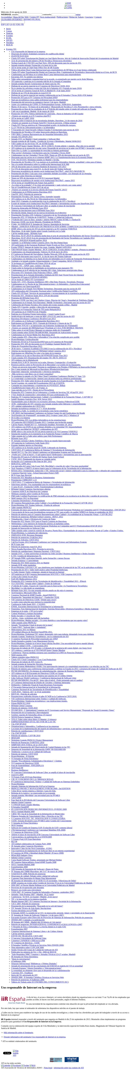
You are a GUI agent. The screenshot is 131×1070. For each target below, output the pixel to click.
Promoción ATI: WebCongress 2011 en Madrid (30, 563)
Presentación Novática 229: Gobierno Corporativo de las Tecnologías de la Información (46, 215)
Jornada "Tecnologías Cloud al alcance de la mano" (32, 625)
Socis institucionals (47, 17)
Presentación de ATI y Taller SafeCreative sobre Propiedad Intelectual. (39, 570)
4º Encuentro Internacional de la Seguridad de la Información (36, 687)
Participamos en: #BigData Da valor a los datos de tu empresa (36, 353)
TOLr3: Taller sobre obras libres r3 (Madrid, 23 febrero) (33, 719)
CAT (7, 24)
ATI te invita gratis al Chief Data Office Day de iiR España (35, 68)
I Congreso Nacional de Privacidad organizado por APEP (34, 639)
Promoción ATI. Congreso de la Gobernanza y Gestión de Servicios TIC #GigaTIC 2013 (47, 392)
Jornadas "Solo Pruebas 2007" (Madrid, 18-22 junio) (32, 894)
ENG (18, 24)
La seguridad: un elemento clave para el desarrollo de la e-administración (40, 970)
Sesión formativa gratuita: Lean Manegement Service (32, 641)
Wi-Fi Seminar (17, 825)
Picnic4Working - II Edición (22, 756)
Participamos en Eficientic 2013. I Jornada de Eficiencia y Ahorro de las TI (41, 323)
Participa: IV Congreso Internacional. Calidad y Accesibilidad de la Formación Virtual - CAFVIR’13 (52, 397)
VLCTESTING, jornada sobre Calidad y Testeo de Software (35, 583)
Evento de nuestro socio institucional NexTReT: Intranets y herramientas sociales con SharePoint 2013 (52, 203)
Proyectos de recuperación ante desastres (27, 888)
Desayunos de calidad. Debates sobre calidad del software (34, 876)
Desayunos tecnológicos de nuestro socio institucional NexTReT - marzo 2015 (43, 180)
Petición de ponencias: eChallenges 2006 (27, 980)
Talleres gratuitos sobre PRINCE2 (25, 657)
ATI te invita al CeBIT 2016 (22, 118)
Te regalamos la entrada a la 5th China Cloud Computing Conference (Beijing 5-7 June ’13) (48, 376)
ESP (2, 24)
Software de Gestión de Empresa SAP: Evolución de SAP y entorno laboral (41, 828)
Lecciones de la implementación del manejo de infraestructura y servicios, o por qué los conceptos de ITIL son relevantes (60, 729)
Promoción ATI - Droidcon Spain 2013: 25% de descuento (34, 296)
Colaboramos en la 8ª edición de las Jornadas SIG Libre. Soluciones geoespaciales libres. (47, 270)
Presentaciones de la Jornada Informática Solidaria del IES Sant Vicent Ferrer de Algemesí (47, 275)
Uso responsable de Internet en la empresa (28, 51)
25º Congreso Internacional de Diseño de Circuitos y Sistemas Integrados (40, 683)
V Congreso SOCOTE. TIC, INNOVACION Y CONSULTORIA (38, 818)
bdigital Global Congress (21, 802)
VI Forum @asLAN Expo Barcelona (26, 777)
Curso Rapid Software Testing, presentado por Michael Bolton (36, 860)
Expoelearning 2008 (19, 867)
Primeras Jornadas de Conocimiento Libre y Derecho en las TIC (37, 816)
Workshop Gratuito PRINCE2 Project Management (32, 740)
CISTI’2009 (16, 798)
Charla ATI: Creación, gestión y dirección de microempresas (35, 307)
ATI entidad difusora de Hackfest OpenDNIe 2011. (32, 632)
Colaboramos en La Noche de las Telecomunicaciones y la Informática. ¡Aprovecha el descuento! (50, 284)
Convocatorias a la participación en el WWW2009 (31, 837)
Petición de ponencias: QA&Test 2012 (26, 537)
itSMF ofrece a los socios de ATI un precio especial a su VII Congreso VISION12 (44, 431)
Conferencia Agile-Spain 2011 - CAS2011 (28, 604)
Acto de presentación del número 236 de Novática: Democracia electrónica (41, 61)
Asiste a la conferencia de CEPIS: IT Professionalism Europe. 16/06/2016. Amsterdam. (46, 104)
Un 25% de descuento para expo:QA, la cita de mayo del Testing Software (41, 256)
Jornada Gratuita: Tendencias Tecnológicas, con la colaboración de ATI (40, 636)
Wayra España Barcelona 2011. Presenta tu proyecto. (32, 549)
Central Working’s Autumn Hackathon (26, 613)
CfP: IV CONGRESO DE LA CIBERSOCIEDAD (32, 779)
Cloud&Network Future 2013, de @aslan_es (29, 388)
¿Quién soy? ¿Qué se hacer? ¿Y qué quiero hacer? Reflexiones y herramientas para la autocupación (51, 454)
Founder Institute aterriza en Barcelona (26, 445)
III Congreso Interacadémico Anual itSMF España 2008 (33, 862)
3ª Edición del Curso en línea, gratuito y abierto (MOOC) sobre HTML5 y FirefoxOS (45, 220)
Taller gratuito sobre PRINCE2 (23, 623)
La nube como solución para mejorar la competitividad (33, 602)
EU (14, 24)
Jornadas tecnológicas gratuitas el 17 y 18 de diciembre (33, 408)
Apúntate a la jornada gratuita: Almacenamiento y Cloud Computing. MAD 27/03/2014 (46, 261)
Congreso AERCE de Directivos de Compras (29, 491)
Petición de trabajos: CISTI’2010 (24, 754)
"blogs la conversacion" (20, 959)
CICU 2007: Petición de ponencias (25, 904)
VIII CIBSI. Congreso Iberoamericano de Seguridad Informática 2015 (39, 134)
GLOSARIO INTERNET (11, 19)
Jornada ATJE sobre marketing (23, 565)
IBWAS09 (15, 738)
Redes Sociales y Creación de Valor (25, 616)
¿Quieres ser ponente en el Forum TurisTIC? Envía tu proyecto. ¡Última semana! (43, 123)
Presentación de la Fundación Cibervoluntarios (30, 712)
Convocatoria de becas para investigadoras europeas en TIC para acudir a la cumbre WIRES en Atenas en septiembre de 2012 (62, 512)
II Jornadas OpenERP (20, 807)
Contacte (98, 17)
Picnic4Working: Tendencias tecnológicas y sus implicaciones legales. (39, 701)
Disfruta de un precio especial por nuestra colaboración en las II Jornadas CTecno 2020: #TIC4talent (51, 95)
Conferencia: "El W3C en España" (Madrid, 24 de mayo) (34, 897)
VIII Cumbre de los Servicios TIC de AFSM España (32, 144)
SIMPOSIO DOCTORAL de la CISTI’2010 (29, 745)
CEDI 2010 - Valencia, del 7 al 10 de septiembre (30, 692)
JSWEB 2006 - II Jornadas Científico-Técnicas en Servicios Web (37, 977)
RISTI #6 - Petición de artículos (24, 694)
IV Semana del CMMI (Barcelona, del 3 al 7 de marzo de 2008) (37, 871)
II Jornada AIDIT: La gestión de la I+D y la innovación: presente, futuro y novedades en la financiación (53, 913)
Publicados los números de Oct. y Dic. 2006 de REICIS (33, 952)
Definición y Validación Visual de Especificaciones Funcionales (37, 685)
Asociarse (89, 17)
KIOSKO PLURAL (32, 19)
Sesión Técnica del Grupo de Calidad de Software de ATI (34, 950)
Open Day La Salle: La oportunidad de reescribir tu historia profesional (40, 150)
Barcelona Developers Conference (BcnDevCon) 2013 (33, 319)
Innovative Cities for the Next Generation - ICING (31, 848)
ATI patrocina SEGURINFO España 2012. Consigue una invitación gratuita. (42, 422)
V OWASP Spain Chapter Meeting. (25, 805)
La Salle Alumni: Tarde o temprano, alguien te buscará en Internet (37, 572)
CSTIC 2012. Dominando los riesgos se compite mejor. (33, 459)
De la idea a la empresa (20, 418)
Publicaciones (62, 17)
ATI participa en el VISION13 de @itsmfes (28, 312)
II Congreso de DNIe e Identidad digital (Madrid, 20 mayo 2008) (37, 853)
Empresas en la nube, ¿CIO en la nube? (27, 611)
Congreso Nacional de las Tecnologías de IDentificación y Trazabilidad (40, 689)
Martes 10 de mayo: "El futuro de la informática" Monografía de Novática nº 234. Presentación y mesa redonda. (56, 107)
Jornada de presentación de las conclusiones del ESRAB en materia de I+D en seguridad (47, 966)
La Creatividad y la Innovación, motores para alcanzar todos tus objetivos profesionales (46, 378)
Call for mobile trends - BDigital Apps (26, 233)
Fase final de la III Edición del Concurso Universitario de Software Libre (40, 800)
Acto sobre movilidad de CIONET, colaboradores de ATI (34, 429)
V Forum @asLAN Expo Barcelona (26, 839)
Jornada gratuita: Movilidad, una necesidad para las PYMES (35, 795)
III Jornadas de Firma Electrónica (24, 957)
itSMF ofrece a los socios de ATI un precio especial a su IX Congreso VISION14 (44, 229)
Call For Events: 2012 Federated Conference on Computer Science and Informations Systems (49, 542)
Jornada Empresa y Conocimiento (25, 560)
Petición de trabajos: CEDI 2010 (24, 708)
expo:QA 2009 (17, 775)
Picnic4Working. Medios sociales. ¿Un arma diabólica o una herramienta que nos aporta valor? (49, 620)
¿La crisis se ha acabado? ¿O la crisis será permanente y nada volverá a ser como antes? (46, 185)
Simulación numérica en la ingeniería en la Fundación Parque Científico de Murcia (44, 434)
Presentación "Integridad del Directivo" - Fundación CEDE (35, 597)
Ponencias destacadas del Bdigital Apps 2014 (29, 208)
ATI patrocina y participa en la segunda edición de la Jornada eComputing (41, 81)
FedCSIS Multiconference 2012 (24, 579)
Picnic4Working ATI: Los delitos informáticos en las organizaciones (38, 420)
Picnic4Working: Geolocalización (24, 339)
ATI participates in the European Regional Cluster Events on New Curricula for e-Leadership (48, 245)
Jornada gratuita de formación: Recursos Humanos (31, 664)
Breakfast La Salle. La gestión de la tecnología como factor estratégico (39, 411)
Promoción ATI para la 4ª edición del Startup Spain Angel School (37, 457)
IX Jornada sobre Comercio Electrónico (27, 846)
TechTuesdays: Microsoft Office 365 (26, 593)
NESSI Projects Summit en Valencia (26, 717)
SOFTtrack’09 (17, 768)
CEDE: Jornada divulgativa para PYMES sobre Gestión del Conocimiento (41, 821)
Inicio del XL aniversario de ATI (24, 975)
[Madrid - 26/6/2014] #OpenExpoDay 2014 (29, 240)
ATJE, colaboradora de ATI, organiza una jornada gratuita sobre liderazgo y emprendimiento (48, 404)
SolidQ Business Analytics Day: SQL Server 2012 (31, 399)
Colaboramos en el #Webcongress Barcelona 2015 (31, 192)
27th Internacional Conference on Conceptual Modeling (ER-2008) (38, 830)
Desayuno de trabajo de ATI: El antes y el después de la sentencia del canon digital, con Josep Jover (51, 648)
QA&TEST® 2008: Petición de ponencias (28, 874)
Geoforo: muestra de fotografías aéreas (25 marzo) (31, 715)
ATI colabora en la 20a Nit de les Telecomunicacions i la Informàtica (39, 199)
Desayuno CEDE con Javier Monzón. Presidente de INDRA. (36, 222)
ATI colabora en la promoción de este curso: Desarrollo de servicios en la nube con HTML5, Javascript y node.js (56, 148)
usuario (15, 14)
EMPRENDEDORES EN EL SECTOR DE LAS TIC (33, 722)
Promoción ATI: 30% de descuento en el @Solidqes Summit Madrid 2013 (41, 344)
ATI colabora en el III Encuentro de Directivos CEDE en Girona (37, 673)
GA (10, 24)
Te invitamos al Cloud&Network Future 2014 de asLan (33, 263)
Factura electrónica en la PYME (24, 911)
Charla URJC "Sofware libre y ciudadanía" (28, 627)
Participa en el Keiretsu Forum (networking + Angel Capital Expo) (38, 314)
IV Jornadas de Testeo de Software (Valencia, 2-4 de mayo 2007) (37, 915)
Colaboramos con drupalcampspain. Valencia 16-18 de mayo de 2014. (39, 252)
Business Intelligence (19, 770)
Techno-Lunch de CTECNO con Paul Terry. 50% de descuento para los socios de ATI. (46, 63)
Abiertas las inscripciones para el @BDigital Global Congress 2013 (38, 351)
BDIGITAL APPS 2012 (21, 464)
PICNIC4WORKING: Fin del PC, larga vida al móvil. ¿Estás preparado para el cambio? (47, 680)
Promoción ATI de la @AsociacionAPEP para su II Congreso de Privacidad (41, 342)
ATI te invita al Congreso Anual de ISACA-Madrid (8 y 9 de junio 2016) (40, 91)
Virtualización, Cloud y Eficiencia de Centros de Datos (33, 519)
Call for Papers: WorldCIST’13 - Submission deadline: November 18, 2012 (41, 425)
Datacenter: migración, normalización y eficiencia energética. (35, 372)
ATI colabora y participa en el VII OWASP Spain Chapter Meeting (38, 650)
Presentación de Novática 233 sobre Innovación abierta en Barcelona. (39, 132)
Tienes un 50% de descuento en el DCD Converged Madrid (35, 178)
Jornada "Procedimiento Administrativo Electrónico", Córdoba (36, 761)
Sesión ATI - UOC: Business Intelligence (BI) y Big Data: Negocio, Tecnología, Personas (47, 282)
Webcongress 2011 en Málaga (23, 630)
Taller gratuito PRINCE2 (21, 507)
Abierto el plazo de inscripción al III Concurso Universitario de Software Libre (43, 835)
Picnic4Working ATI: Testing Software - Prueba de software (35, 505)
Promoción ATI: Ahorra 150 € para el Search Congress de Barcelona (39, 521)
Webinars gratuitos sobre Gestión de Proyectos (30, 494)
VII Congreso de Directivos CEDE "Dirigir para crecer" (34, 600)
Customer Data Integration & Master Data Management (33, 878)
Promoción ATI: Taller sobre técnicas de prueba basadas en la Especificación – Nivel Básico (48, 381)
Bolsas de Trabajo (76, 17)
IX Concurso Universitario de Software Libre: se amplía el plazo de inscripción (43, 206)
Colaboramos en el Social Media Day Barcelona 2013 (33, 335)
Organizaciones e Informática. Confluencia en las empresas (35, 726)
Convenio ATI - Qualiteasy (22, 973)
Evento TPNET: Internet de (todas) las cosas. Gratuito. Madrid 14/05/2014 (41, 247)
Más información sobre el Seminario (18, 1032)
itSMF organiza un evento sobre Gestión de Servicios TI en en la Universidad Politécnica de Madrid (51, 883)
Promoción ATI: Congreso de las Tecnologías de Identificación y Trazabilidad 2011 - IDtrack (48, 581)
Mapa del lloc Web (20, 17)
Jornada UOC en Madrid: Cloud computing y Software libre (35, 139)
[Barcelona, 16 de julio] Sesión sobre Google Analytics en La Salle (38, 231)
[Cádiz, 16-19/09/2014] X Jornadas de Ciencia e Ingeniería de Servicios (40, 224)
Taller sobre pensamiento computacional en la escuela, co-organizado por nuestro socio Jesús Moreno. (52, 79)
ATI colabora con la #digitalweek (24, 360)
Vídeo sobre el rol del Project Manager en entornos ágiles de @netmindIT (41, 330)
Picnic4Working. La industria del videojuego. (29, 533)
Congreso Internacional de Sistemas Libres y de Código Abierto (37, 931)
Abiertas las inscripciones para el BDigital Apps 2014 (32, 210)
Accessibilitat (6, 17)
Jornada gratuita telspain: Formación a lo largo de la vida (34, 65)
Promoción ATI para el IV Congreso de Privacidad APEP (34, 97)
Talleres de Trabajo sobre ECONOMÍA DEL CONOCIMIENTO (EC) (40, 982)
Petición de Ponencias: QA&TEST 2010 (27, 742)
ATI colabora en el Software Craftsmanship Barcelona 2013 (35, 321)
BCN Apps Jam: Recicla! (21, 475)
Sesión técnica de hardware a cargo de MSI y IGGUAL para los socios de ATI (42, 316)
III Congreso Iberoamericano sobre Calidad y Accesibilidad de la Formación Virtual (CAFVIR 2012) (52, 503)
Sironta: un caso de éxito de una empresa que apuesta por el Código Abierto (41, 676)
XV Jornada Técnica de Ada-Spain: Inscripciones (31, 908)
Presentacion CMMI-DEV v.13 (24, 480)
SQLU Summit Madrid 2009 (23, 811)
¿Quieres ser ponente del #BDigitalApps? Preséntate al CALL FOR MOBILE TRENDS (47, 328)
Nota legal (48, 1068)
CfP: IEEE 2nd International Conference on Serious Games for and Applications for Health (48, 413)
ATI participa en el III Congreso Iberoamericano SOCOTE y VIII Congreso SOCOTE (46, 574)
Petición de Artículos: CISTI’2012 (25, 540)
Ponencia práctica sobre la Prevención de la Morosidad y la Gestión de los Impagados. (46, 365)
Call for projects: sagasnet (21, 934)
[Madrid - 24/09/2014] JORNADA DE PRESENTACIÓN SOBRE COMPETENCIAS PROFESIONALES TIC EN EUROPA (63, 226)
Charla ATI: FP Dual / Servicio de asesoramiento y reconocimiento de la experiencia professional (50, 293)
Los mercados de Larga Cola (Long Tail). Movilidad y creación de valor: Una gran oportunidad (49, 466)
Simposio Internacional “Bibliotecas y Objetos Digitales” (34, 964)
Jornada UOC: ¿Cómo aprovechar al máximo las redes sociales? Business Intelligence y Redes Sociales (53, 554)
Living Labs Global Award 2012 (24, 577)
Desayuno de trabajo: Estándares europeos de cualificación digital (37, 54)
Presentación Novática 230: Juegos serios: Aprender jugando (35, 197)
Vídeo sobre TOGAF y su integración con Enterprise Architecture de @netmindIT (44, 326)
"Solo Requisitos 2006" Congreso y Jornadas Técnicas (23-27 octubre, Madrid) (43, 954)
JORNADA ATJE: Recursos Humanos (27, 535)
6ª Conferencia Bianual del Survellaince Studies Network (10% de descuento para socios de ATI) (50, 254)
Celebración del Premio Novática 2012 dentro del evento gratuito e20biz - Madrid (44, 305)
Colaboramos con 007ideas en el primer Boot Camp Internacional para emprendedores (46, 74)
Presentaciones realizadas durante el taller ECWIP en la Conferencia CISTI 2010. (44, 696)
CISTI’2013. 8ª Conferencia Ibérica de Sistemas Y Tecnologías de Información (43, 450)
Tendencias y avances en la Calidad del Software (31, 752)
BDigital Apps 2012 (19, 438)
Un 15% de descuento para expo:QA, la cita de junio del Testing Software (41, 169)
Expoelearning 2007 (19, 929)
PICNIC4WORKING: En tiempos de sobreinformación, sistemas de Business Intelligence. (47, 671)
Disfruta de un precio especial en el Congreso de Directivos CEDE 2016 (40, 86)
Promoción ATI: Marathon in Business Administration (33, 478)
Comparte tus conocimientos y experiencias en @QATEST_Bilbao (38, 385)
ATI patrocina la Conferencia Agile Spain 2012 (30, 443)
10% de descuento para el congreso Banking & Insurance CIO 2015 (38, 167)
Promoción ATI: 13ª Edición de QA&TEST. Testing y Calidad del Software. (42, 217)
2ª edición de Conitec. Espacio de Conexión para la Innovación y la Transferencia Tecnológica (49, 586)
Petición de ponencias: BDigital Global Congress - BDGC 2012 (37, 517)
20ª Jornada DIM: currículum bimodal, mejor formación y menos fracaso (40, 558)
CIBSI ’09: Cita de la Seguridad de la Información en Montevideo (37, 814)
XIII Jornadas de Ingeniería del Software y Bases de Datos (34, 869)
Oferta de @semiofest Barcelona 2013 (26, 346)
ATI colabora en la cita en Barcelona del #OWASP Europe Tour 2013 (39, 355)
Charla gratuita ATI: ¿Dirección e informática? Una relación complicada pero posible (45, 337)
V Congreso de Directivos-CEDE (25, 832)
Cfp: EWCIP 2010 (18, 724)
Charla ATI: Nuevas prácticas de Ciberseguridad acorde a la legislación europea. (43, 125)
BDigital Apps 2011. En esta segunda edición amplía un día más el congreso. (42, 590)
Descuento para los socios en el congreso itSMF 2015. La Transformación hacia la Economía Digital (51, 157)
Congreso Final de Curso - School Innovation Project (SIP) (35, 473)
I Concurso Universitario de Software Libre (28, 938)
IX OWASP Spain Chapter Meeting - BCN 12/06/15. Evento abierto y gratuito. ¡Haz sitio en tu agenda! (53, 146)
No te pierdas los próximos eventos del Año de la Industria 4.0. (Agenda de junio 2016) (46, 88)
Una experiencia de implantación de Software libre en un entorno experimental (43, 851)
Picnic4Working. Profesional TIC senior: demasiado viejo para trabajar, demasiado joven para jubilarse (52, 634)
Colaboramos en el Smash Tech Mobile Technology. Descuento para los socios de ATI (46, 289)
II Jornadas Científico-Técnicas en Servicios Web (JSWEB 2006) (37, 945)
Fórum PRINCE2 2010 (20, 703)
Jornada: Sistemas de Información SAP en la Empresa (32, 786)
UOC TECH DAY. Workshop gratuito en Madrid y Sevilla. (35, 160)
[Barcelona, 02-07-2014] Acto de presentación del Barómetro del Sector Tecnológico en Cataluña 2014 (52, 238)
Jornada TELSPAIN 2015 (21, 137)
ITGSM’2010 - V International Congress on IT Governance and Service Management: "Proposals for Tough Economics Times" (63, 710)
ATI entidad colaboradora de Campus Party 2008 (31, 844)
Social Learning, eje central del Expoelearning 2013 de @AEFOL (38, 383)
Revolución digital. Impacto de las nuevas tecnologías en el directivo (38, 213)
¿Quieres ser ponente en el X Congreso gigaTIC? (31, 116)
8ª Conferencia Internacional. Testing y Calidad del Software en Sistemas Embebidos (45, 782)
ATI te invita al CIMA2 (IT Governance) (27, 279)
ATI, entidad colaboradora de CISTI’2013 (28, 406)
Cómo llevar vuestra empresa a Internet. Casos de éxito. (33, 791)
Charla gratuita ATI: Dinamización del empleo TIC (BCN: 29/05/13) (39, 358)
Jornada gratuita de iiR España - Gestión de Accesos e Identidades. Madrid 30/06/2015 (46, 141)
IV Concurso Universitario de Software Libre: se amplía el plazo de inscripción (43, 772)
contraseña (47, 14)
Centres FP (34, 17)
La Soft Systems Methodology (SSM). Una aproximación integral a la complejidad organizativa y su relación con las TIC (60, 666)
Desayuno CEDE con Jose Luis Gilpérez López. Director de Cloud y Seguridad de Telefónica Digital (52, 300)
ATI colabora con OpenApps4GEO (25, 286)
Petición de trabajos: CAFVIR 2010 (25, 735)
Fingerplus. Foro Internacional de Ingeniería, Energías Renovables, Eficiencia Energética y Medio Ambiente (55, 609)
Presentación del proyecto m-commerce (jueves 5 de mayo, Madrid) (38, 102)
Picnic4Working (17, 784)
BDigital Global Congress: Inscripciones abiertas (31, 489)
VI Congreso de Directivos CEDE (25, 763)
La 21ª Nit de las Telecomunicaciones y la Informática (33, 127)
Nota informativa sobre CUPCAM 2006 (27, 947)
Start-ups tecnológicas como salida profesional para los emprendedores (39, 100)
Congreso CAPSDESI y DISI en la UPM (28, 940)
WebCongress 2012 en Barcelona (24, 498)
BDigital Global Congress (21, 706)
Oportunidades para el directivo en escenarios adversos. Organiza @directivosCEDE (45, 402)
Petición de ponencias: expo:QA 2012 (26, 547)
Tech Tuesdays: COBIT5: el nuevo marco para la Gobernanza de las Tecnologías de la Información (51, 468)
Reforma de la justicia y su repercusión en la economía (33, 793)
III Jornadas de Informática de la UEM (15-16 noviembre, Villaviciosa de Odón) (43, 881)
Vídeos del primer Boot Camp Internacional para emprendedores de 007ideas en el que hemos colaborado (53, 70)
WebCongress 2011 (19, 655)
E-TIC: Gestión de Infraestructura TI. (26, 556)
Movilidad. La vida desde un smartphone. (28, 588)
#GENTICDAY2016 (20, 56)
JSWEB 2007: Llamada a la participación (28, 920)
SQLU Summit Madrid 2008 (23, 864)
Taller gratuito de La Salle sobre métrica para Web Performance (36, 436)
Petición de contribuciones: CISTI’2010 (27, 731)
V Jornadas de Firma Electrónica (24, 823)
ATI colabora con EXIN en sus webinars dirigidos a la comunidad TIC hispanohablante (46, 427)
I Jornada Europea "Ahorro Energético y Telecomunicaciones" (36, 968)
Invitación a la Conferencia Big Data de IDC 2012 (31, 461)
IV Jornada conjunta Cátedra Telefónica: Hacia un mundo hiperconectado (41, 441)
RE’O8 (14, 841)
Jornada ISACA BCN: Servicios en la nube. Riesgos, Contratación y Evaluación (43, 362)
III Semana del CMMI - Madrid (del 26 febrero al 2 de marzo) (36, 922)
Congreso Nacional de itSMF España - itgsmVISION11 (33, 595)
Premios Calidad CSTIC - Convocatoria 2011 (29, 646)
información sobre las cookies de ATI (69, 1068)
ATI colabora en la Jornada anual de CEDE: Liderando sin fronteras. (39, 448)
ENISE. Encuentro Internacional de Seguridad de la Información (37, 607)
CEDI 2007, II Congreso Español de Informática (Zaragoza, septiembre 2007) (42, 892)
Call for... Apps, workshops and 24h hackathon (30, 618)
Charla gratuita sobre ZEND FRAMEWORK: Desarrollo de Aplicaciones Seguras (44, 332)
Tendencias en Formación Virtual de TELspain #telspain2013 (36, 309)
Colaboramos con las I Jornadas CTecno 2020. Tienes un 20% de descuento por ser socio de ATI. (50, 155)
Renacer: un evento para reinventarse (26, 890)
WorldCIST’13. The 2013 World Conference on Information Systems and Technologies (46, 452)
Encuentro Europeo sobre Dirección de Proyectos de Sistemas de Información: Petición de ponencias (51, 917)
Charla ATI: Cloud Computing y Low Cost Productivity (33, 659)
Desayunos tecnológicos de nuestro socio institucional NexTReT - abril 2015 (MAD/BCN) (48, 171)
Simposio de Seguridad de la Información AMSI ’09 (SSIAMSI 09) (38, 749)
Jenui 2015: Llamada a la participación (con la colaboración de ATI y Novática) (43, 201)
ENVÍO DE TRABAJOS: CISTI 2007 (27, 936)
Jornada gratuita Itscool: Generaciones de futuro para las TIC (35, 84)
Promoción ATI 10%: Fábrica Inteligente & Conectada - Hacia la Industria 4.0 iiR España (47, 114)
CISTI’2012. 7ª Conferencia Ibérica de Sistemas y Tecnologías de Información (43, 482)
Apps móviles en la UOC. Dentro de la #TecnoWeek (32, 390)
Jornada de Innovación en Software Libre (28, 528)
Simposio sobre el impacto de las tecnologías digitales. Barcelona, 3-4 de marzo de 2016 (46, 121)
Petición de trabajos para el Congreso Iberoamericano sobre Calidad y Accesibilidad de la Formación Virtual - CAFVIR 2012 (61, 514)
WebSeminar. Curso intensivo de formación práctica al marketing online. (40, 524)
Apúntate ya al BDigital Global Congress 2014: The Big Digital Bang (39, 243)
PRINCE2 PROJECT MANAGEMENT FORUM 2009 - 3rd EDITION (40, 788)
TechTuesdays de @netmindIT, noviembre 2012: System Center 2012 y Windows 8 (45, 415)
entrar (78, 14)
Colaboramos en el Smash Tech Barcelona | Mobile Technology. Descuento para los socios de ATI (50, 302)
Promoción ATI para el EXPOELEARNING (29, 277)
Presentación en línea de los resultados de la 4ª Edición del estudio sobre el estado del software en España (53, 109)
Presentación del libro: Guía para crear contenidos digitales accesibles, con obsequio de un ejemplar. (51, 173)
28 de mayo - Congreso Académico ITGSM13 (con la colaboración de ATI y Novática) (46, 349)
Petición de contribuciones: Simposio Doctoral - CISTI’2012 (35, 551)
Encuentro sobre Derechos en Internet (26, 176)
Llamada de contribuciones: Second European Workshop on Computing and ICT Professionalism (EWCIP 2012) (56, 526)
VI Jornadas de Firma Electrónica (24, 759)
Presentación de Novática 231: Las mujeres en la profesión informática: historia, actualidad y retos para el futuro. (56, 162)
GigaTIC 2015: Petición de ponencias (26, 194)
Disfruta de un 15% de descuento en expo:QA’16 (31, 93)
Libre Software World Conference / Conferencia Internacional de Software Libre (43, 678)
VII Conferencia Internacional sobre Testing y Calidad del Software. (38, 699)
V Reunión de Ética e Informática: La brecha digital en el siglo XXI (38, 927)
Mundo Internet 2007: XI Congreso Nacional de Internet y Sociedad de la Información (46, 901)
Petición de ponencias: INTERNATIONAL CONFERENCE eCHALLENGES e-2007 (46, 924)
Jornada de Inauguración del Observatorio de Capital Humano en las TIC (40, 747)
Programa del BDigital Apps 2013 (25, 298)
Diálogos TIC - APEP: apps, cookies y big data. (30, 266)
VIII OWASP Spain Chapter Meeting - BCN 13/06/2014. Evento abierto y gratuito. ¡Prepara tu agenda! (53, 249)
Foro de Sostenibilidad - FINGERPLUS (27, 765)
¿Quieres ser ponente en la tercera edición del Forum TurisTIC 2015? (39, 190)
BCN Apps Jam (17, 544)
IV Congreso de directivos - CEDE (25, 943)
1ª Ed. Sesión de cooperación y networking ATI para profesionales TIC (40, 395)
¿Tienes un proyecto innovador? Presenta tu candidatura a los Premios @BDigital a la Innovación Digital (53, 367)
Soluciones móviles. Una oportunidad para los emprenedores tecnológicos (41, 484)
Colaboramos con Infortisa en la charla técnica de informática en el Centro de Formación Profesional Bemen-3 (55, 259)
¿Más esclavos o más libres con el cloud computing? (32, 374)
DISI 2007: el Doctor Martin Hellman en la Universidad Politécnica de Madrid (43, 885)
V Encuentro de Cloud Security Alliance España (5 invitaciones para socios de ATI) (45, 130)
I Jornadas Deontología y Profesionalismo (28, 501)
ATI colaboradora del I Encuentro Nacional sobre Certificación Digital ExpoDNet (44, 291)
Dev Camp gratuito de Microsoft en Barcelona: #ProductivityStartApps (40, 369)
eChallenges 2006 (18, 961)
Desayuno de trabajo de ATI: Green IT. (27, 662)
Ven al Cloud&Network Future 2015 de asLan (30, 187)
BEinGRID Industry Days (21, 855)
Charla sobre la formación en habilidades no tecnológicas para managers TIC (42, 268)
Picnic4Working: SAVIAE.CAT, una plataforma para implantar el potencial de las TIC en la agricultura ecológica (56, 567)
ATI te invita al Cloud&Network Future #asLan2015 (32, 183)
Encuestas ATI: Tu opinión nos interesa (27, 77)
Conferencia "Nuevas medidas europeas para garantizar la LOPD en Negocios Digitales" (47, 653)
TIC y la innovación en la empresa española (29, 899)
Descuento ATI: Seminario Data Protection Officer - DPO (34, 273)
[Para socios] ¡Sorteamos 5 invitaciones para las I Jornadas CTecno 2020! (40, 153)
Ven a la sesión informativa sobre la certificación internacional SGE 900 (40, 164)
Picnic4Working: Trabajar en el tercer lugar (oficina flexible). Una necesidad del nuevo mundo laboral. (52, 643)
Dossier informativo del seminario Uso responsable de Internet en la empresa (35, 1037)
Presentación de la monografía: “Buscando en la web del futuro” (37, 906)
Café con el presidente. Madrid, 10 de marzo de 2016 (32, 111)
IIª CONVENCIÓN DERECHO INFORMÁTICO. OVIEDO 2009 (39, 809)
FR (22, 24)
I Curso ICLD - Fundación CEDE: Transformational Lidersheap (37, 487)
